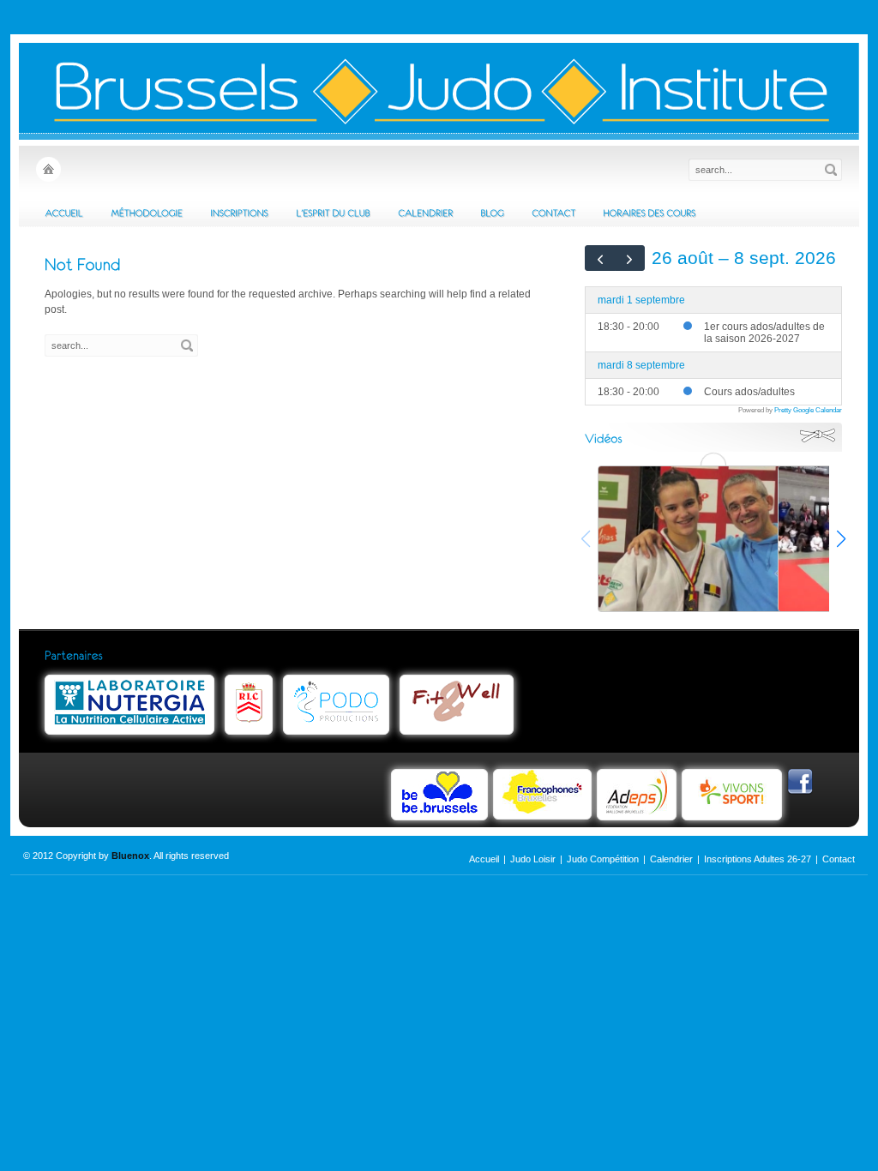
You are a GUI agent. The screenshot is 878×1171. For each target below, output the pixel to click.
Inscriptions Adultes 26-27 (757, 859)
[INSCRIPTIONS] (239, 212)
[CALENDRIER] (425, 212)
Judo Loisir (533, 859)
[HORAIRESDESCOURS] (649, 212)
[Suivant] (630, 258)
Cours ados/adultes (749, 392)
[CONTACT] (553, 212)
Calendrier (671, 859)
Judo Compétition (603, 859)
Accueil (484, 859)
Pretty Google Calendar (808, 409)
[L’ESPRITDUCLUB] (333, 212)
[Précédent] (600, 258)
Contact (838, 859)
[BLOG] (492, 212)
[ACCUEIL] (64, 212)
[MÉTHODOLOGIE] (147, 212)
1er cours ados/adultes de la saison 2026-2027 (764, 333)
